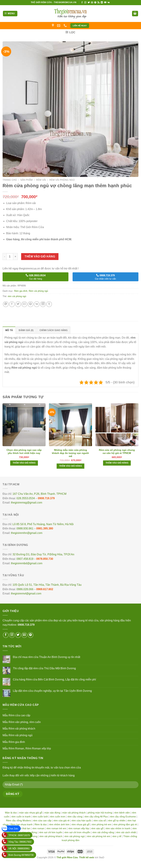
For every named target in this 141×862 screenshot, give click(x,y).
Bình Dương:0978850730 (21, 855)
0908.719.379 (46, 498)
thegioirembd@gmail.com (26, 563)
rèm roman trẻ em (56, 828)
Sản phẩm (26, 180)
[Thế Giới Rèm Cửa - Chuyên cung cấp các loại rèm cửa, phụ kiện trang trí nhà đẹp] (70, 13)
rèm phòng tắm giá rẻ (125, 824)
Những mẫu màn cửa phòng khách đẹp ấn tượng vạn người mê (70, 453)
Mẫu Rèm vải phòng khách (19, 728)
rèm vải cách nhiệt (126, 832)
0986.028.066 (25, 589)
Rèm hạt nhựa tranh (21, 824)
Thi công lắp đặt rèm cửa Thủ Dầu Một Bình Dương (44, 668)
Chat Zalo (13, 828)
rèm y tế (116, 836)
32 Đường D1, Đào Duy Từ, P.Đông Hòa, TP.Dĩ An (43, 554)
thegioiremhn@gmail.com (26, 532)
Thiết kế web (86, 857)
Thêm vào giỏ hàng (40, 256)
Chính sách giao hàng (54, 330)
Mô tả (9, 330)
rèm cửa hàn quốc (81, 820)
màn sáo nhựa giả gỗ (30, 812)
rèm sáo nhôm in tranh (118, 828)
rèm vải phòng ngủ (17, 296)
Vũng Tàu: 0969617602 (19, 842)
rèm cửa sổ (100, 820)
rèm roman (38, 828)
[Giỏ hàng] (135, 13)
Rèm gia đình (20, 291)
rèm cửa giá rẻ (61, 820)
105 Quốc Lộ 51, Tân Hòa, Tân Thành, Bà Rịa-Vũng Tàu (47, 584)
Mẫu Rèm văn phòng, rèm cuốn (22, 722)
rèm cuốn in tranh (21, 816)
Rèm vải (41, 180)
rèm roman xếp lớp (78, 828)
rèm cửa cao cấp (42, 820)
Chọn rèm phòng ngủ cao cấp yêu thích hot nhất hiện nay (24, 451)
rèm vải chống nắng (103, 832)
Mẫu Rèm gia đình (14, 741)
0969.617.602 (44, 589)
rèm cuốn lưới (40, 816)
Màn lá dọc (11, 812)
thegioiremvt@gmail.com (26, 593)
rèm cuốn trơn (57, 816)
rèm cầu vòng (74, 816)
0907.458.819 (25, 558)
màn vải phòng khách (74, 812)
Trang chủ (10, 180)
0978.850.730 (44, 558)
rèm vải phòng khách (50, 836)
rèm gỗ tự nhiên (116, 820)
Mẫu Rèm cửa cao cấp (16, 715)
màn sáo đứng (52, 812)
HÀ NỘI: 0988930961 (19, 848)
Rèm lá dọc (41, 824)
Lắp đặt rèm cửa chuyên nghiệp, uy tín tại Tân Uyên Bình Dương (52, 690)
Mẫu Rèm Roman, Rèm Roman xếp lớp (27, 748)
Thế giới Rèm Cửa (67, 857)
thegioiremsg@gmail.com (26, 502)
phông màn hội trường (100, 812)
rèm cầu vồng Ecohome (123, 816)
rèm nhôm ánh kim (59, 824)
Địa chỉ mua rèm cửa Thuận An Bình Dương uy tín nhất (46, 657)
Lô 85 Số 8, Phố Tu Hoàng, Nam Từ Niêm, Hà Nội (43, 524)
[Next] (138, 440)
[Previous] (2, 440)
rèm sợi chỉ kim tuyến (50, 832)
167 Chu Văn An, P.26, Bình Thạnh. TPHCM (39, 493)
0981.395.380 (44, 528)
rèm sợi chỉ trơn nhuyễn (77, 832)
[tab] (9, 330)
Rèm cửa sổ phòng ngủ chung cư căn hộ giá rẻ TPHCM (117, 451)
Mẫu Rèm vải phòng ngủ (17, 735)
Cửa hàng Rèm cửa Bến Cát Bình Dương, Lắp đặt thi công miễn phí (54, 679)
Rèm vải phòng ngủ (62, 180)
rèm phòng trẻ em (101, 824)
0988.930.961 (25, 528)
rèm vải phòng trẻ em (98, 836)
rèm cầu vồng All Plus (96, 816)
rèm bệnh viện (122, 812)
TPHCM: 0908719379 (19, 835)
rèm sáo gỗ (97, 828)
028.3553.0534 (26, 498)
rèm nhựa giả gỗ (81, 824)
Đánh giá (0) (26, 330)
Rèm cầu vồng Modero (18, 820)
